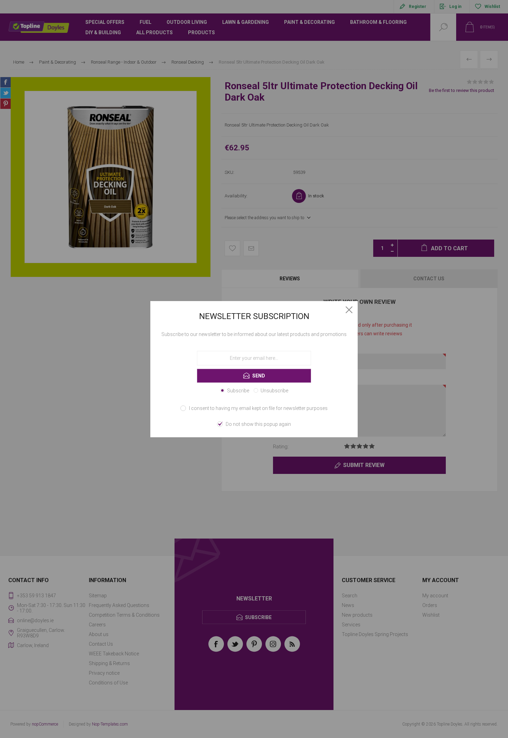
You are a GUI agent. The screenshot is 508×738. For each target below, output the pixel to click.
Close (349, 310)
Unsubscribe (274, 390)
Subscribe (238, 390)
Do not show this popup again (258, 424)
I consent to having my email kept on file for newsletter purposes (258, 408)
